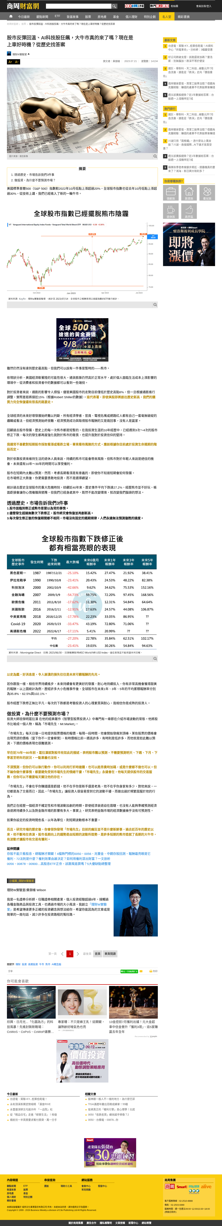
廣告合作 (91, 1222)
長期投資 (33, 964)
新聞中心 (133, 1222)
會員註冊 (201, 6)
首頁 (14, 16)
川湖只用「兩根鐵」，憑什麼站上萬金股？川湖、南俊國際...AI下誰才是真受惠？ (187, 144)
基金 (25, 1193)
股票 (25, 1189)
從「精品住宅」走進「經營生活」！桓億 (33, 1114)
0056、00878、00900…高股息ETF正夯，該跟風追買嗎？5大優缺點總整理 (59, 864)
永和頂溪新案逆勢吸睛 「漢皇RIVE (30, 1104)
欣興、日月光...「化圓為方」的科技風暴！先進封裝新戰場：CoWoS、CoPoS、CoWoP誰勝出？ (30, 1027)
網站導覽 (146, 1222)
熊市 (47, 964)
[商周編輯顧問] (194, 1191)
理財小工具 (66, 1186)
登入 (209, 6)
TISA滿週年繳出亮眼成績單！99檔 (108, 1104)
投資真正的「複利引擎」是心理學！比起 (111, 1109)
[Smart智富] (182, 1187)
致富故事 (11, 1189)
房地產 (10, 1193)
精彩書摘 (11, 1200)
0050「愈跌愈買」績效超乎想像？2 (108, 1114)
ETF (25, 1186)
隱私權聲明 (106, 1222)
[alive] (206, 1186)
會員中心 (86, 1186)
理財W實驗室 (19, 54)
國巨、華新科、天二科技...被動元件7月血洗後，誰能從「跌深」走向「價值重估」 (188, 72)
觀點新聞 (11, 1186)
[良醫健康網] (194, 1186)
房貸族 (189, 198)
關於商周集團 (76, 1222)
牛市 (41, 964)
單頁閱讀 (110, 953)
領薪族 (171, 198)
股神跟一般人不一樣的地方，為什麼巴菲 (111, 1098)
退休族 (171, 216)
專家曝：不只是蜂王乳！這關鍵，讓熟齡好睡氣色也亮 (81, 1024)
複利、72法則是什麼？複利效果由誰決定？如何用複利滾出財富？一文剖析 (58, 859)
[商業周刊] (170, 1186)
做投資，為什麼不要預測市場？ (35, 180)
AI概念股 (56, 964)
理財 (18, 964)
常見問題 (86, 1189)
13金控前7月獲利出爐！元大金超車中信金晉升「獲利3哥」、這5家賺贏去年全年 (133, 1027)
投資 (24, 964)
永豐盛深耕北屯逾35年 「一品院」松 (31, 1109)
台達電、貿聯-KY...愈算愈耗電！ (28, 1098)
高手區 (189, 216)
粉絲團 (174, 6)
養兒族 (207, 198)
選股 (46, 1186)
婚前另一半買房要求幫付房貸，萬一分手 (33, 1119)
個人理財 (11, 1197)
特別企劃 (27, 1197)
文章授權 (120, 1222)
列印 (155, 971)
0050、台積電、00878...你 (103, 1119)
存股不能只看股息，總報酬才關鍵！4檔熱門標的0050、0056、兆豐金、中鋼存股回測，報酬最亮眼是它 (79, 854)
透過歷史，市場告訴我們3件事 (34, 174)
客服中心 (102, 1186)
